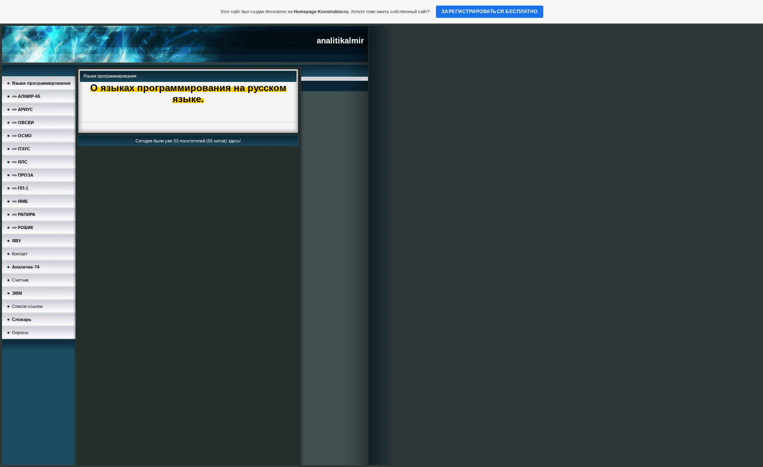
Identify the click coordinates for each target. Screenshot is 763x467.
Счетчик (20, 280)
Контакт (19, 253)
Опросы (20, 332)
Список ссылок (27, 306)
